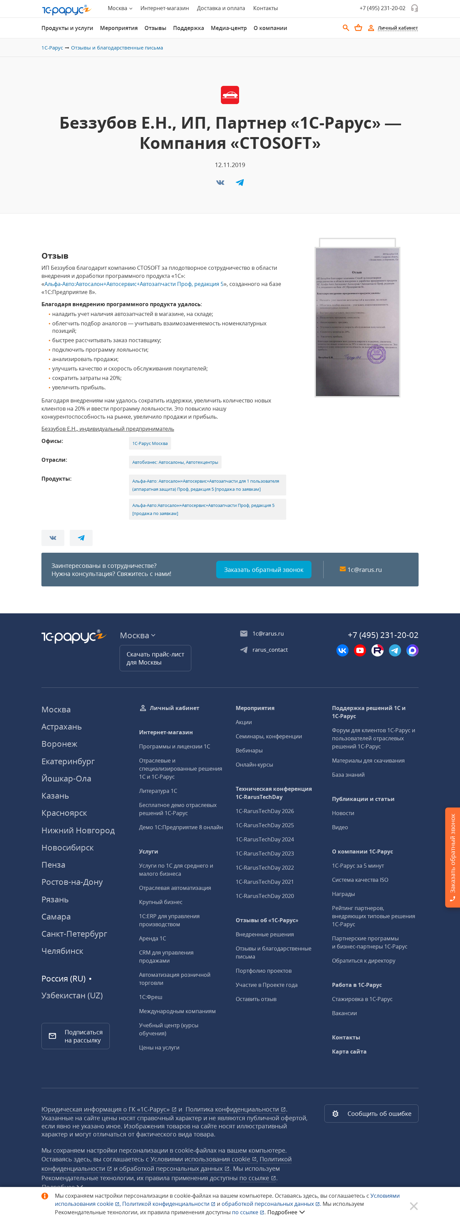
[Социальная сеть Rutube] (377, 650)
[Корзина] (358, 28)
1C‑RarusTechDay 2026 (265, 811)
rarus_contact (270, 649)
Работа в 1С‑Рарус (357, 985)
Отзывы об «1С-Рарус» (267, 920)
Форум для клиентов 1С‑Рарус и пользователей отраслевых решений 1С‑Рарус (373, 738)
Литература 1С (158, 791)
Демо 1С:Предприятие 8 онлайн (181, 827)
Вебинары (249, 750)
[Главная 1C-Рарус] (67, 10)
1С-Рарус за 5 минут (358, 865)
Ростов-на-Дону (72, 881)
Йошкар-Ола (66, 778)
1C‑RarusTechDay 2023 (265, 853)
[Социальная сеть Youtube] (360, 650)
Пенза (53, 864)
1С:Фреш (150, 997)
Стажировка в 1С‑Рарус (362, 999)
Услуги (148, 851)
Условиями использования (204, 1159)
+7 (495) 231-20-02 (382, 8)
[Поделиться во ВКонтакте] (221, 184)
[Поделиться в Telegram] (240, 184)
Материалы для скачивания (368, 760)
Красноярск (64, 812)
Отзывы (155, 28)
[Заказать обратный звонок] (414, 8)
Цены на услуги (159, 1047)
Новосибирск (67, 847)
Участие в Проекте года (267, 985)
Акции (244, 722)
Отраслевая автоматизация (175, 888)
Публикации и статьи (363, 799)
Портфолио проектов (264, 970)
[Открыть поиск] (346, 28)
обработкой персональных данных (171, 1168)
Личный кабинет (174, 708)
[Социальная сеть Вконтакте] (342, 650)
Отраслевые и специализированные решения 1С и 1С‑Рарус (180, 768)
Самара (56, 916)
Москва (56, 709)
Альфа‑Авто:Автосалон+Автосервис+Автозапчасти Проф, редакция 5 (134, 284)
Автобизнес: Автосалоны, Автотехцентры (175, 462)
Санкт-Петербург (74, 933)
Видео (340, 827)
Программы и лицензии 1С (174, 746)
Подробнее (282, 1212)
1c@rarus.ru (365, 570)
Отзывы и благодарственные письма (117, 47)
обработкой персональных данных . (272, 1203)
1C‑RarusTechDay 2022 (265, 867)
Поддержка (188, 28)
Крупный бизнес (161, 902)
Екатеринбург (68, 761)
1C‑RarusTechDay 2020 (265, 896)
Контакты (265, 8)
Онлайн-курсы (254, 764)
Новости (343, 813)
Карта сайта (349, 1051)
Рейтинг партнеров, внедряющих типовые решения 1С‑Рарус (373, 916)
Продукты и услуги (67, 28)
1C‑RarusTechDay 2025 (265, 825)
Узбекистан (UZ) (72, 995)
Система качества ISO (360, 879)
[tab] (67, 28)
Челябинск (62, 950)
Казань (55, 795)
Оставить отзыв (256, 999)
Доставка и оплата (221, 8)
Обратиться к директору (363, 960)
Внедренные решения (265, 934)
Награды (343, 894)
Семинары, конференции (269, 736)
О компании (270, 28)
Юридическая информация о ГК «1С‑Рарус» (106, 1109)
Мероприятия (119, 28)
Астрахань (61, 726)
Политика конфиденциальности (233, 1109)
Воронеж (59, 743)
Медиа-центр (229, 28)
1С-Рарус (52, 47)
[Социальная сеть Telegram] (395, 650)
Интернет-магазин (164, 8)
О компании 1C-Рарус (362, 851)
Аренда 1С (152, 938)
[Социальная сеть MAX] (412, 650)
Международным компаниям (177, 1011)
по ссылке (255, 1178)
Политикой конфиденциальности (166, 1203)
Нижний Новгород (78, 830)
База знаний (348, 774)
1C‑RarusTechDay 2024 (265, 839)
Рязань (55, 899)
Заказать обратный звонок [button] (263, 570)
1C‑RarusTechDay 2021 (265, 881)
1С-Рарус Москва (150, 443)
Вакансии (344, 1013)
